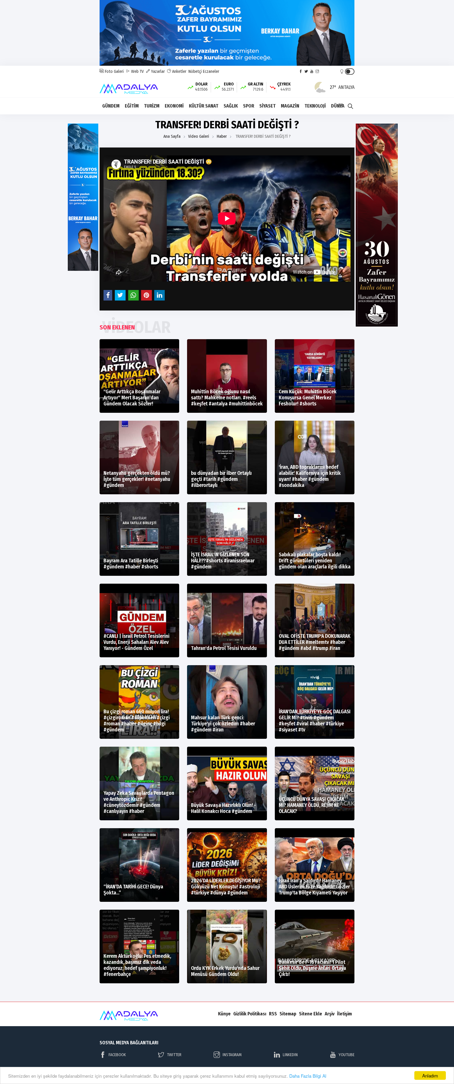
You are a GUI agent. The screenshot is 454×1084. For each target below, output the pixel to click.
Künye (224, 1014)
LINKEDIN (290, 1054)
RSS (273, 1014)
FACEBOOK (117, 1054)
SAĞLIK (231, 106)
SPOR (248, 106)
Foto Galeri (114, 71)
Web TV (137, 71)
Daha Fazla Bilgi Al (307, 1075)
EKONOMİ (174, 106)
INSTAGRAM (232, 1054)
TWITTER (174, 1054)
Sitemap (288, 1014)
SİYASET (267, 106)
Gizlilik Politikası (249, 1014)
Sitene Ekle (310, 1014)
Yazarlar (157, 71)
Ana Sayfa (171, 136)
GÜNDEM (111, 106)
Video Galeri (198, 136)
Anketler (178, 71)
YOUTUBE (346, 1054)
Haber (222, 136)
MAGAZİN (290, 106)
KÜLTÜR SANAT (203, 106)
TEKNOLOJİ (315, 106)
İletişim (344, 1014)
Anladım (430, 1075)
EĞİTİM (132, 106)
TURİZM (151, 106)
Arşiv (329, 1014)
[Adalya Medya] (130, 86)
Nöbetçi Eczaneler (203, 71)
